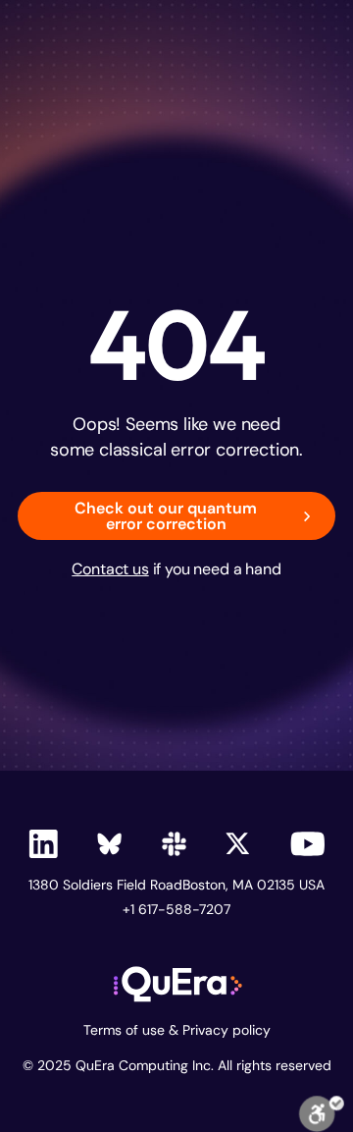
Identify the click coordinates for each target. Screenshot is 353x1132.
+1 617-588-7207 (176, 909)
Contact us (110, 569)
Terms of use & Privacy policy (177, 1030)
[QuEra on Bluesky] (109, 844)
